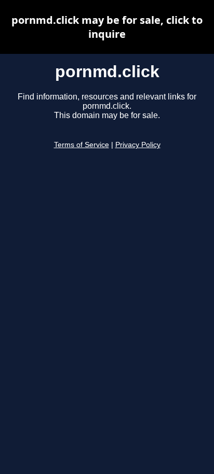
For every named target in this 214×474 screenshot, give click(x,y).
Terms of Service (81, 145)
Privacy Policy (137, 145)
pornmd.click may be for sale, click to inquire (107, 27)
